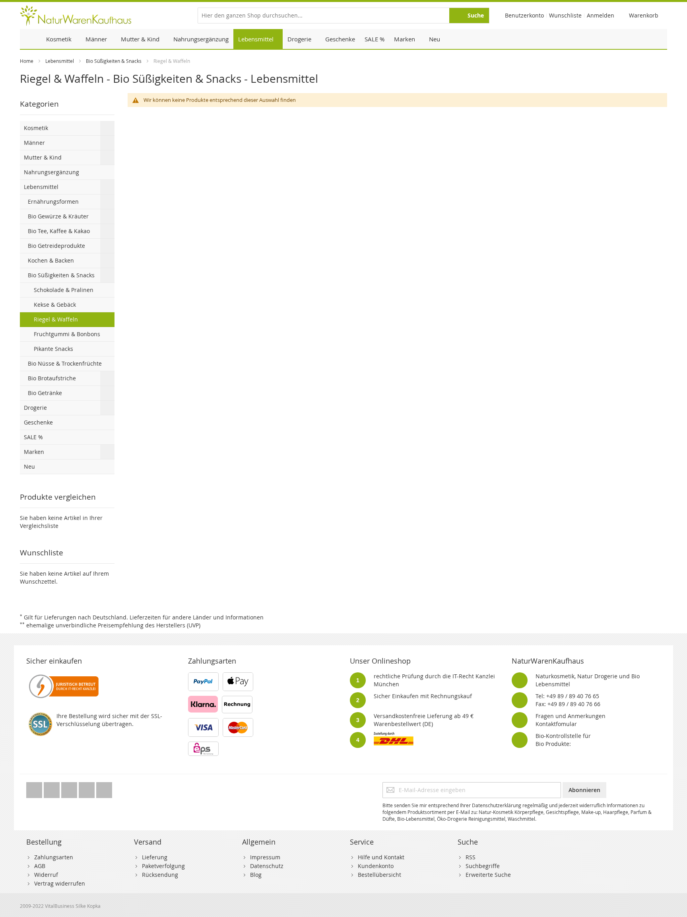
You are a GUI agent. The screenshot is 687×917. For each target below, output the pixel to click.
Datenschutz (266, 866)
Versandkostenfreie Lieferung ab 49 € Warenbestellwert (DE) (424, 720)
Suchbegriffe (483, 866)
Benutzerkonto (524, 15)
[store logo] (75, 15)
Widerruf (46, 874)
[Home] (30, 39)
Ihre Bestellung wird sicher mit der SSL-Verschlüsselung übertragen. (109, 720)
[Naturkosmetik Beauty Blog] (104, 788)
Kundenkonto (376, 866)
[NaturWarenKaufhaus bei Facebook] (52, 788)
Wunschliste (565, 15)
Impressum (265, 857)
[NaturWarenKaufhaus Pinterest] (70, 788)
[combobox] (343, 15)
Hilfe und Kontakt (381, 857)
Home (26, 61)
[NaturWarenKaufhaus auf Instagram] (87, 788)
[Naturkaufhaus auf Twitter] (35, 788)
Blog (256, 874)
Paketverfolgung (163, 866)
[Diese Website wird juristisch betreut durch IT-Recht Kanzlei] (63, 676)
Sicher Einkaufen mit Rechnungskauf (423, 696)
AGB (39, 866)
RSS (470, 857)
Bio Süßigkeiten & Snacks (114, 61)
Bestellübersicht (379, 874)
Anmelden (600, 15)
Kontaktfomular (556, 724)
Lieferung (154, 857)
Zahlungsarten (53, 857)
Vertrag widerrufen (59, 883)
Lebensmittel (59, 61)
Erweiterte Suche (488, 874)
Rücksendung (160, 874)
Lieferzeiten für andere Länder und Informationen (197, 617)
